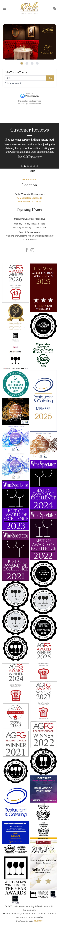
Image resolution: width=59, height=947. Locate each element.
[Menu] (4, 8)
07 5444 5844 (29, 180)
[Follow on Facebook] (26, 250)
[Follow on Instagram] (32, 250)
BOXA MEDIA (38, 921)
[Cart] (54, 8)
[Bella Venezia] (29, 8)
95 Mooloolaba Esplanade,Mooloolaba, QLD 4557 (29, 200)
